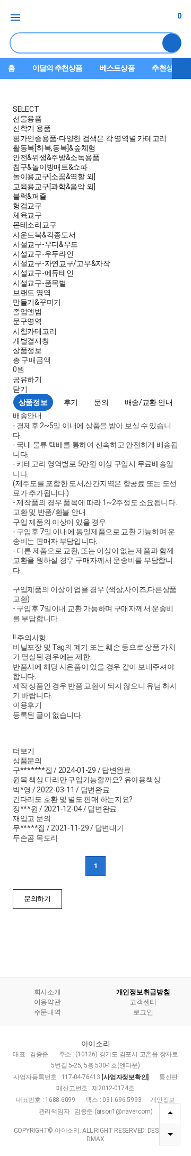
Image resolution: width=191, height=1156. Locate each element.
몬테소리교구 (34, 224)
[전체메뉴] (16, 17)
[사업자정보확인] (125, 1077)
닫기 (20, 389)
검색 (171, 42)
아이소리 (95, 18)
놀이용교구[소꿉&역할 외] (54, 176)
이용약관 (47, 1002)
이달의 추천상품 (57, 68)
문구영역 (27, 321)
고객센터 (143, 1002)
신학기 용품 (31, 128)
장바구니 (179, 16)
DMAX (95, 1139)
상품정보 (27, 350)
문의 (101, 402)
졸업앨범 (27, 311)
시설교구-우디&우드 (45, 244)
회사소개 (47, 992)
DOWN (169, 1134)
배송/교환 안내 (149, 402)
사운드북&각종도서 (44, 235)
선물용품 (27, 118)
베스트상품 (117, 68)
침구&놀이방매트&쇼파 (50, 167)
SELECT (26, 109)
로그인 (143, 1012)
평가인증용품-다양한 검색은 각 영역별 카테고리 (90, 138)
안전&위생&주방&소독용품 (56, 157)
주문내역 (47, 1012)
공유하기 (27, 379)
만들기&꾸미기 (37, 302)
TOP (169, 1113)
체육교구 (27, 215)
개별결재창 (31, 341)
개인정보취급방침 (143, 992)
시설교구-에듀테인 (43, 273)
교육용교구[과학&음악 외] (54, 186)
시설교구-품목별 (39, 283)
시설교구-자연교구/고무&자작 (61, 263)
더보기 (181, 68)
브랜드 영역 (31, 292)
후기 (71, 402)
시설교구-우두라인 (43, 254)
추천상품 (166, 68)
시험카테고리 (34, 331)
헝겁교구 (27, 205)
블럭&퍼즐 (30, 196)
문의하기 (37, 899)
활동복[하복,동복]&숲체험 (54, 148)
